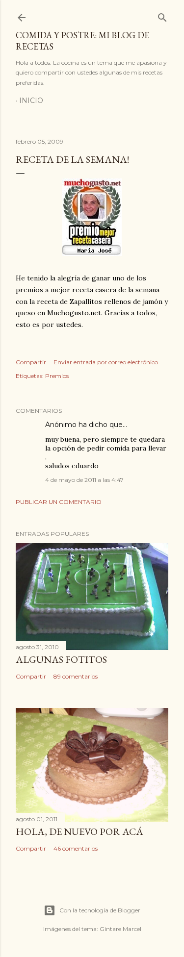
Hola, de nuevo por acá (79, 831)
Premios (57, 375)
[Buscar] (162, 15)
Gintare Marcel (120, 928)
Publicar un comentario (59, 501)
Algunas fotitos (61, 659)
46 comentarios (75, 848)
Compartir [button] (31, 362)
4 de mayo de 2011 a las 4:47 (84, 479)
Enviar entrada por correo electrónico (105, 362)
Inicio (31, 100)
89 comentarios (75, 676)
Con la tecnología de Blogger (99, 910)
